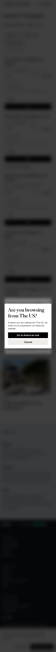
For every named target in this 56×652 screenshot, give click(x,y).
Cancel (28, 342)
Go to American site (28, 335)
